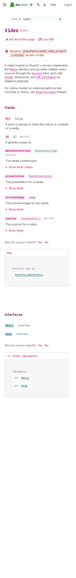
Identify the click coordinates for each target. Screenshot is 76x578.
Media (9, 325)
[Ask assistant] (31, 4)
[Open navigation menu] (4, 4)
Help (53, 4)
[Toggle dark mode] (45, 4)
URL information (46, 77)
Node (8, 334)
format (9, 77)
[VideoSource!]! (31, 218)
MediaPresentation (40, 176)
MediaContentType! (46, 150)
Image (32, 197)
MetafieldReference (29, 275)
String (19, 118)
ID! (15, 136)
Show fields (16, 188)
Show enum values (21, 167)
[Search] (38, 4)
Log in (68, 4)
